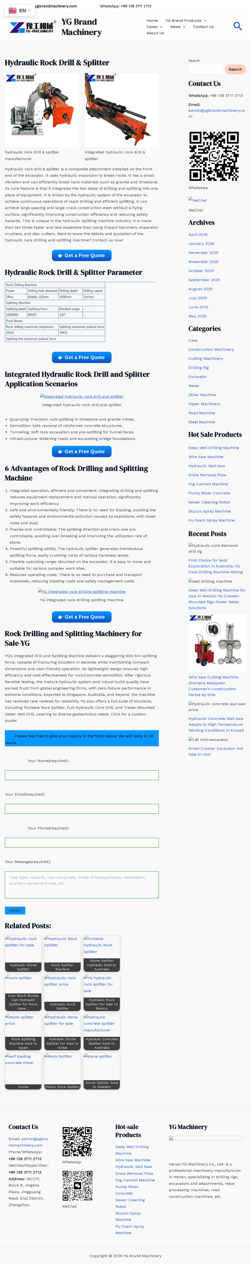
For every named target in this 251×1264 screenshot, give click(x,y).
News (175, 26)
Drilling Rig (198, 367)
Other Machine (202, 394)
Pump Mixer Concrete (209, 493)
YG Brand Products (183, 20)
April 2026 (198, 234)
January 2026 (201, 243)
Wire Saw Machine (205, 456)
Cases (152, 26)
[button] (203, 20)
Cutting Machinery (205, 358)
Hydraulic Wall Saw (206, 465)
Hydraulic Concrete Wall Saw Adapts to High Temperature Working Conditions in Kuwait (216, 724)
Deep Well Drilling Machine (213, 447)
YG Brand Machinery (82, 27)
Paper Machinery (204, 403)
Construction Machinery (211, 349)
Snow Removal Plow (207, 475)
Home (152, 20)
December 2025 (203, 252)
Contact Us (203, 26)
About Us (155, 33)
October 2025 (201, 270)
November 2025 (203, 261)
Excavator (197, 376)
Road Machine (201, 413)
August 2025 (200, 289)
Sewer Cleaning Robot (209, 502)
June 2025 (198, 307)
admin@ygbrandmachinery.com (49, 6)
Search (194, 61)
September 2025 (204, 279)
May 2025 (197, 316)
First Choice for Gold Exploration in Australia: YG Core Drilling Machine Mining (215, 566)
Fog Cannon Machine (208, 484)
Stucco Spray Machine (209, 511)
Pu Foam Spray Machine (211, 520)
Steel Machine (201, 422)
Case (193, 340)
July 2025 (197, 298)
